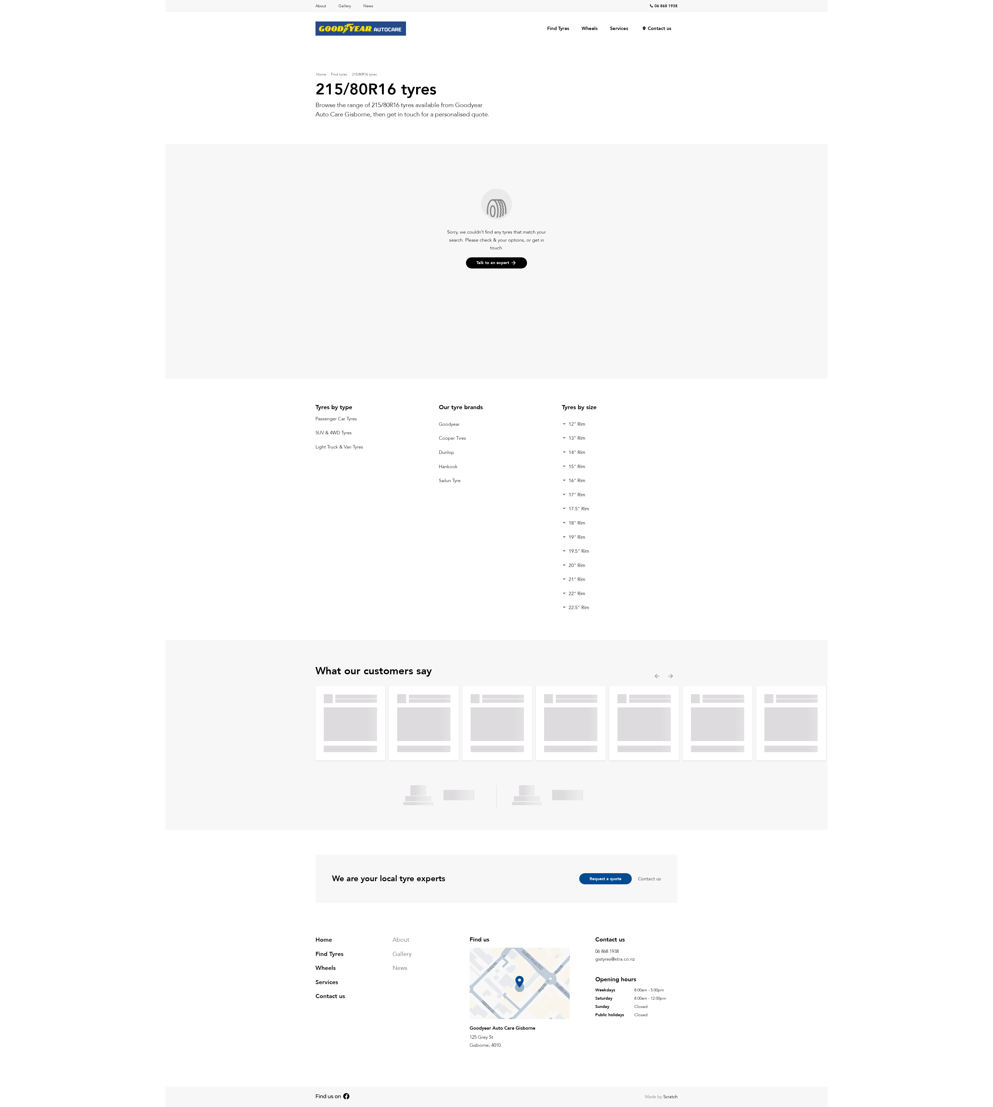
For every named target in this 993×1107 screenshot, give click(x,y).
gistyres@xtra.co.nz (615, 959)
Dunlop (446, 452)
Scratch (670, 1097)
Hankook (448, 466)
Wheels (590, 28)
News (368, 6)
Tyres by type (333, 407)
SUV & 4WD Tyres (333, 433)
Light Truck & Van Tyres (339, 447)
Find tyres (339, 74)
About (320, 6)
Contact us (659, 28)
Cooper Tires (452, 438)
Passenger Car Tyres (336, 419)
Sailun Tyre (450, 481)
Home (321, 74)
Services (619, 28)
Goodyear (449, 424)
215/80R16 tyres (364, 74)
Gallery (344, 6)
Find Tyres (558, 28)
